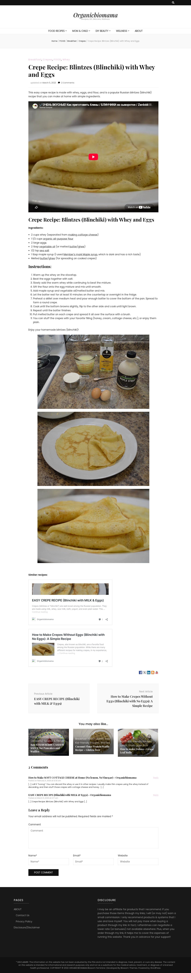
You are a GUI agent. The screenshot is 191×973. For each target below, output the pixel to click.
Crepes (47, 59)
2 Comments (67, 82)
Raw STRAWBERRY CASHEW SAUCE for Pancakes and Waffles (47, 748)
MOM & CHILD (80, 31)
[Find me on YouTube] (156, 672)
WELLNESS (121, 31)
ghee (81, 246)
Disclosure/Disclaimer (27, 927)
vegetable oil (47, 246)
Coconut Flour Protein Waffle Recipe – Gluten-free (92, 748)
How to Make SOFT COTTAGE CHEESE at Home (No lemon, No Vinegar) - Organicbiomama (82, 777)
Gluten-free (103, 739)
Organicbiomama (95, 15)
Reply (155, 777)
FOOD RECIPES (56, 31)
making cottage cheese (82, 234)
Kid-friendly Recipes (87, 742)
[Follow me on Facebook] (140, 672)
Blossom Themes (129, 968)
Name (32, 855)
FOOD (57, 59)
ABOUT (139, 31)
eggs (43, 242)
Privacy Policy (24, 921)
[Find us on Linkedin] (148, 672)
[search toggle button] (173, 3)
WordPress (155, 968)
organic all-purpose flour (58, 238)
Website (123, 855)
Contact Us (22, 915)
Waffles (105, 742)
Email (77, 855)
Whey (66, 59)
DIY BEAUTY (102, 31)
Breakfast (34, 59)
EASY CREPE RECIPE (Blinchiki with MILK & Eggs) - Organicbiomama (69, 795)
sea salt (44, 250)
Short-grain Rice (138, 745)
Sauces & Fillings (54, 741)
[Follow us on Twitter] (144, 672)
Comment (34, 824)
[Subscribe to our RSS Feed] (152, 672)
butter (73, 246)
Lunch (123, 745)
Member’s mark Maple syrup (80, 254)
